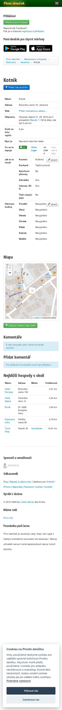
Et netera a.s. (11, 465)
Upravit (53, 159)
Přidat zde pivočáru (18, 87)
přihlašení (39, 31)
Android (50, 481)
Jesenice (24, 62)
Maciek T (34, 120)
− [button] (10, 273)
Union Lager (34, 149)
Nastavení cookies (33, 486)
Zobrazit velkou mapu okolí (21, 325)
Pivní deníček (10, 2)
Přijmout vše (31, 690)
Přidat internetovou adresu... (33, 110)
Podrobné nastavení (19, 680)
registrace (27, 31)
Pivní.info (8, 517)
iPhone (6, 486)
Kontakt (48, 486)
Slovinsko (11, 62)
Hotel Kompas (9, 390)
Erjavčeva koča (10, 421)
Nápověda (17, 486)
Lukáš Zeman (27, 501)
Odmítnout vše (31, 699)
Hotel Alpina (8, 399)
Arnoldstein (37, 428)
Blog (5, 481)
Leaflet (36, 317)
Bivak (8, 407)
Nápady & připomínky (20, 481)
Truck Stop (7, 430)
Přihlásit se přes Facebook (16, 22)
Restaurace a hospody (35, 59)
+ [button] (10, 267)
